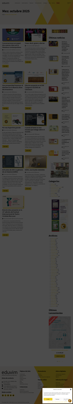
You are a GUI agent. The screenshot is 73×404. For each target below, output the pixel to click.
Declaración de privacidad (58, 401)
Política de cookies (50, 401)
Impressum (65, 401)
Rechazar (57, 399)
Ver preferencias (67, 399)
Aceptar (48, 399)
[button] (70, 389)
